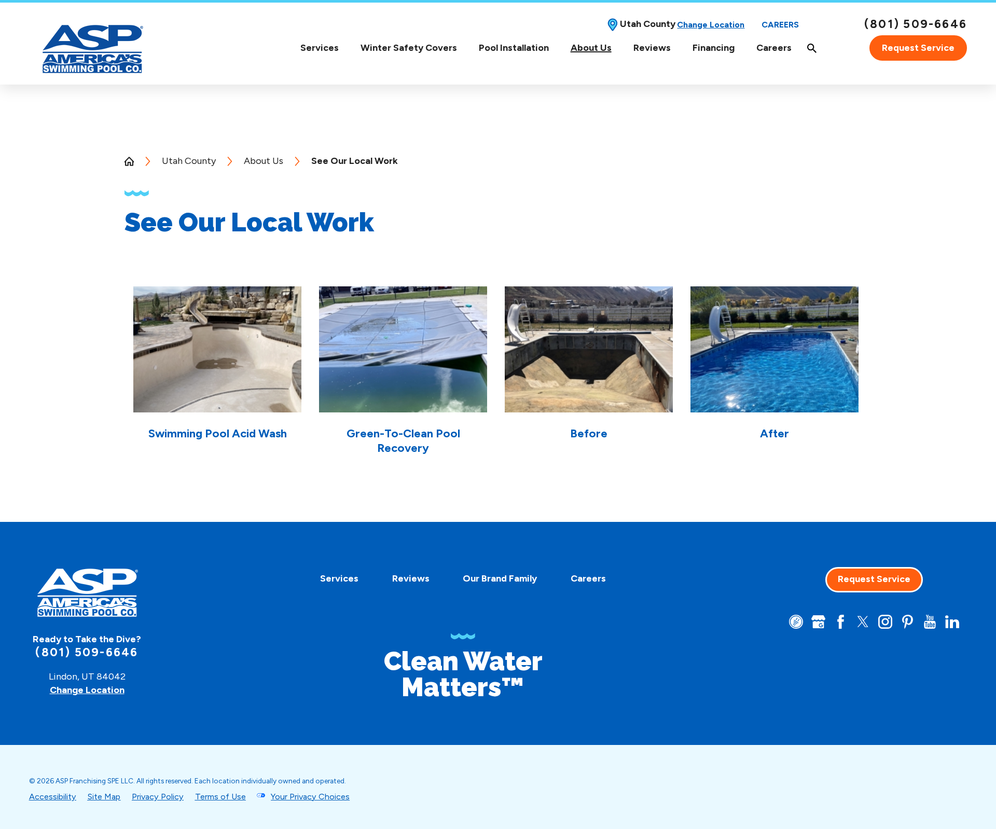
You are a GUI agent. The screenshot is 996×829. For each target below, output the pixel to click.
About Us (591, 48)
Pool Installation (514, 47)
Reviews (652, 47)
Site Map (103, 797)
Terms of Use (220, 797)
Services (319, 48)
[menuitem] (319, 48)
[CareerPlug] (796, 622)
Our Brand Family (500, 578)
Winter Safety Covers (409, 48)
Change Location (710, 25)
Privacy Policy (158, 797)
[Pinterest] (908, 622)
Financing (714, 47)
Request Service (918, 47)
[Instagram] (885, 622)
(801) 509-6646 (915, 24)
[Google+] (818, 622)
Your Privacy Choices (310, 797)
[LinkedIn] (952, 622)
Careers (780, 25)
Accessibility (52, 797)
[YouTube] (930, 622)
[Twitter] (863, 622)
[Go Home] (134, 161)
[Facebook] (841, 622)
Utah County (189, 161)
